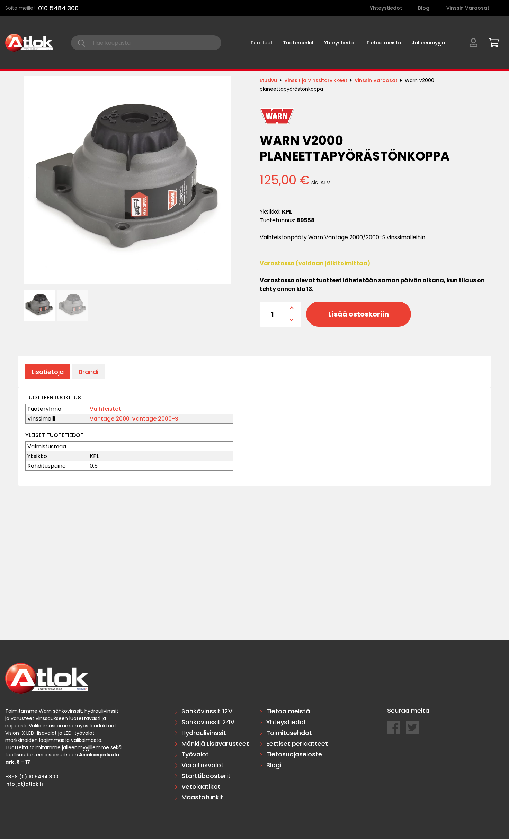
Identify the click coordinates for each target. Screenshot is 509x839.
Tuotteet (261, 42)
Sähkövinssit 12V (206, 711)
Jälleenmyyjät (429, 42)
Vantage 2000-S (155, 419)
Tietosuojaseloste (294, 754)
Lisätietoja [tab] (48, 371)
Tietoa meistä (383, 42)
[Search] (81, 42)
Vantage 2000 (110, 419)
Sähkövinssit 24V (207, 722)
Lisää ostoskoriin (358, 314)
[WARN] (277, 116)
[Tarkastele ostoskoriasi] (491, 41)
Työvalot (195, 754)
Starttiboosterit (206, 775)
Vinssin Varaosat (467, 8)
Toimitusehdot (289, 732)
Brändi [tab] (88, 371)
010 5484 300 (58, 8)
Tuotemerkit (298, 42)
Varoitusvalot (202, 765)
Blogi (424, 8)
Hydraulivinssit (203, 732)
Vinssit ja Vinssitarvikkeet (315, 80)
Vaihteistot (105, 409)
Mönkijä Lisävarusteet (215, 743)
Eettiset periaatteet (297, 743)
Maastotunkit (202, 797)
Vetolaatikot (201, 786)
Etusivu (268, 80)
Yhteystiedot (386, 8)
